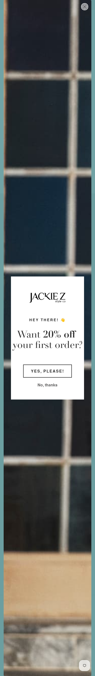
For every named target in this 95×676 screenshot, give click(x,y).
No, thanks (47, 385)
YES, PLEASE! (47, 371)
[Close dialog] (85, 7)
